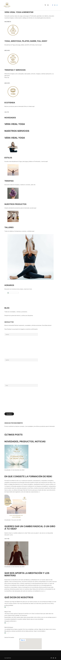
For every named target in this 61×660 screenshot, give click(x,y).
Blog (6, 308)
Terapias (9, 181)
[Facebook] (53, 5)
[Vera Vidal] (7, 5)
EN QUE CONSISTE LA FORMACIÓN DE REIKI (28, 476)
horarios (9, 285)
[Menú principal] (48, 5)
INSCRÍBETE (7, 21)
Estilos (8, 158)
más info (6, 112)
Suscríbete (9, 414)
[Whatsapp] (57, 5)
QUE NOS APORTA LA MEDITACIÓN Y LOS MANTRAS (26, 574)
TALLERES (9, 227)
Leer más (6, 538)
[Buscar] (45, 5)
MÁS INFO (7, 50)
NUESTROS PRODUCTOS (15, 204)
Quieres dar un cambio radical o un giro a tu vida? (29, 527)
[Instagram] (55, 5)
